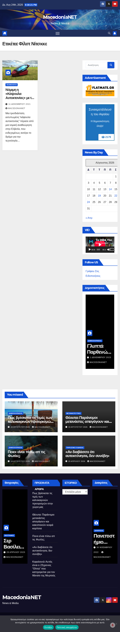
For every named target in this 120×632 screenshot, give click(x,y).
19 (99, 195)
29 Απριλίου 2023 (16, 552)
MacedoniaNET (60, 17)
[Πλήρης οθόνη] (112, 249)
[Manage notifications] (112, 625)
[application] (100, 245)
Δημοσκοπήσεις (95, 341)
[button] (109, 33)
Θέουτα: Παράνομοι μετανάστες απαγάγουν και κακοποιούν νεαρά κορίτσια (87, 421)
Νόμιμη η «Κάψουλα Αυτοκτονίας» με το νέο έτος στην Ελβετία (19, 98)
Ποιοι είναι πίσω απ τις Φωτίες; (26, 454)
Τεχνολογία (11, 85)
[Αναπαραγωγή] (89, 249)
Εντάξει (48, 627)
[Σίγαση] (108, 249)
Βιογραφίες (9, 535)
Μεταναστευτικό (73, 413)
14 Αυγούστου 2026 (20, 461)
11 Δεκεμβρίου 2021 (19, 104)
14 (110, 189)
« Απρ (89, 218)
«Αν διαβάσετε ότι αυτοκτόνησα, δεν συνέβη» (87, 454)
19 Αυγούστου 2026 (78, 427)
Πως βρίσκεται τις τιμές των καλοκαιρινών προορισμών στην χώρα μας (30, 421)
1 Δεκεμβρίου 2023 (100, 357)
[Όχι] (116, 623)
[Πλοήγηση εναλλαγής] (57, 33)
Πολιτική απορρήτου (67, 627)
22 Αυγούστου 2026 (20, 427)
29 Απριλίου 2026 (77, 461)
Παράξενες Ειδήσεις (74, 447)
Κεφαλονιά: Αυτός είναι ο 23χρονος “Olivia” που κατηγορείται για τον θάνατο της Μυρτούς (43, 568)
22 (115, 195)
